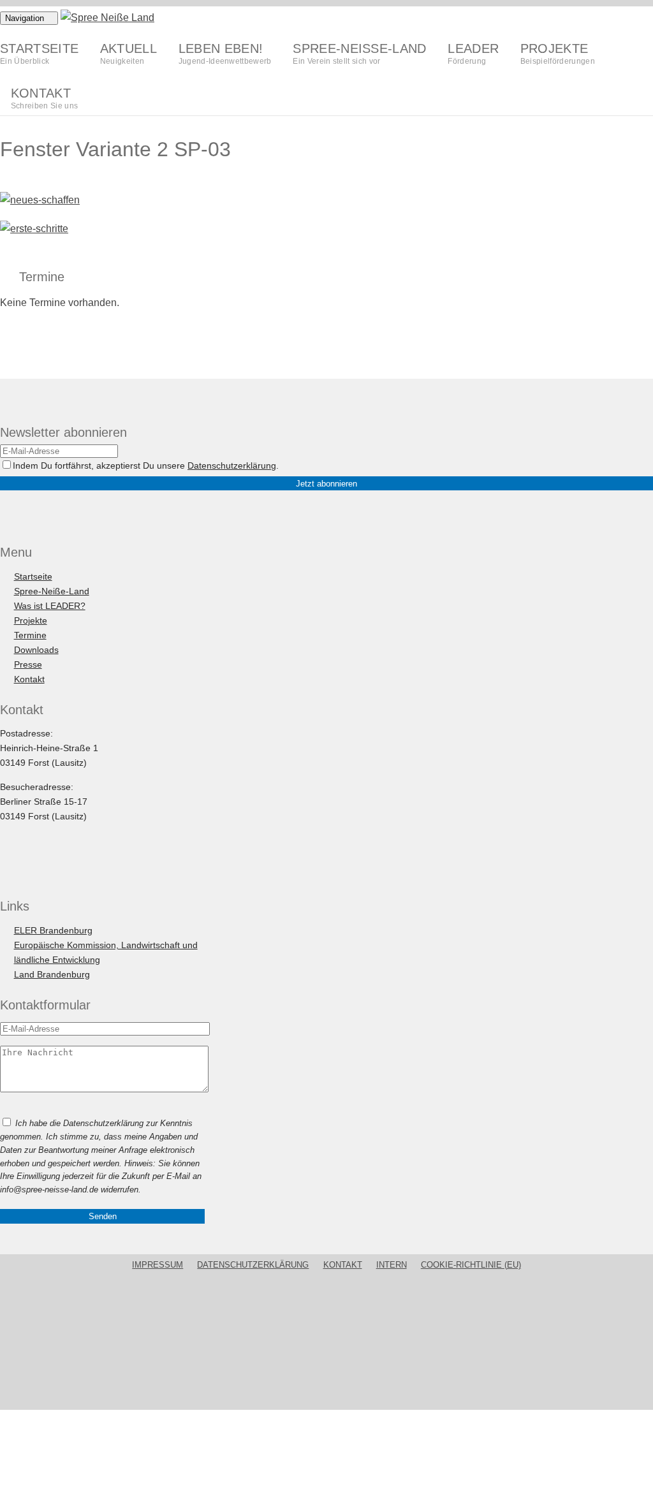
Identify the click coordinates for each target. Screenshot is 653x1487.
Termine (30, 635)
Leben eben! (225, 53)
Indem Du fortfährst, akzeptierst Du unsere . (146, 465)
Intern (391, 1265)
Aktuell (128, 53)
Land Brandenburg (52, 974)
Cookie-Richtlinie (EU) (471, 1265)
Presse (28, 664)
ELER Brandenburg (53, 930)
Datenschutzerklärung (231, 465)
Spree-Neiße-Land (359, 53)
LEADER (473, 53)
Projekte (557, 53)
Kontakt (44, 98)
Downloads (36, 650)
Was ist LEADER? (49, 606)
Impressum (157, 1265)
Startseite (39, 53)
